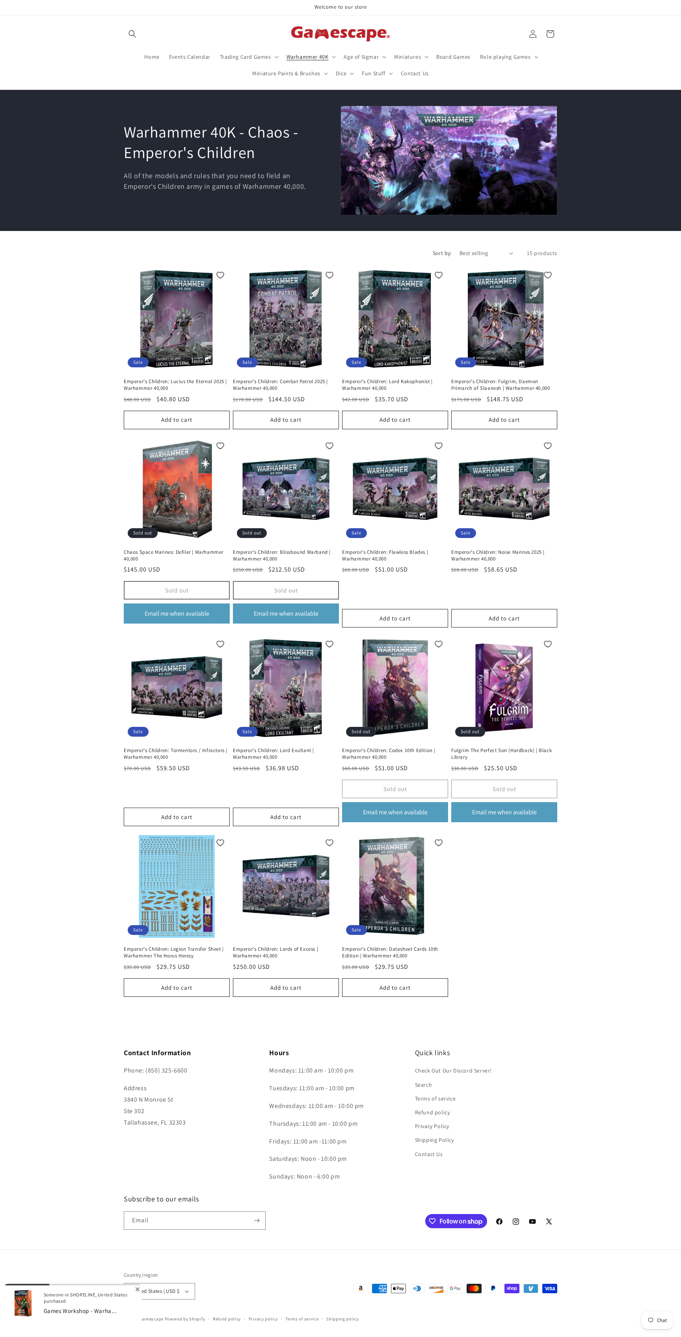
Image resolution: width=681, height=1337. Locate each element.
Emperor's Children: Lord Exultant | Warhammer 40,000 (273, 753)
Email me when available (177, 613)
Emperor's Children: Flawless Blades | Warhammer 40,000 (385, 555)
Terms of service (435, 1098)
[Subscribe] (256, 1220)
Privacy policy (263, 1319)
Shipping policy (342, 1319)
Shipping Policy (434, 1139)
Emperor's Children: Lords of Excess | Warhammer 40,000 (275, 952)
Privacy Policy (432, 1126)
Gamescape (152, 1319)
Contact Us (429, 1154)
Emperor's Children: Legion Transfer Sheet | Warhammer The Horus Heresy (174, 952)
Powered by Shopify (185, 1319)
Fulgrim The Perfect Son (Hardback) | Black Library (501, 753)
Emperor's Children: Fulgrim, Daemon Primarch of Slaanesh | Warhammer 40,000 (500, 384)
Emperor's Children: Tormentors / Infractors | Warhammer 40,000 (175, 753)
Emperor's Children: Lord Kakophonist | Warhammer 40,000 (387, 384)
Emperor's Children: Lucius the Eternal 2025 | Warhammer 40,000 (175, 384)
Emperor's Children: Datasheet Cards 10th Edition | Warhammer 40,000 (390, 952)
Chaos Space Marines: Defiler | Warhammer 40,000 (173, 555)
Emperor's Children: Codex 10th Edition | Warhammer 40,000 (388, 753)
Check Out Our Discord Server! (453, 1070)
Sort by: (442, 253)
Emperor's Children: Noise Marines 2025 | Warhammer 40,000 (498, 555)
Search (423, 1084)
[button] (132, 34)
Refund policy (432, 1112)
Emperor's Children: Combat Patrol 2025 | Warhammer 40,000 (280, 384)
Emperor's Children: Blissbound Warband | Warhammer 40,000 (282, 555)
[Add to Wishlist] (220, 275)
